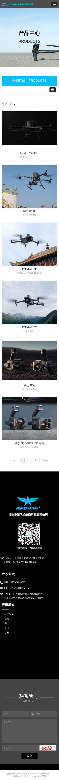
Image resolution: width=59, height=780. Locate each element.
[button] (54, 4)
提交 (29, 755)
